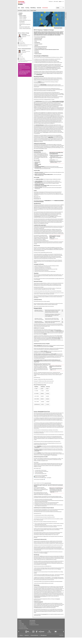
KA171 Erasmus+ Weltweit (49, 339)
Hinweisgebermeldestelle (23, 627)
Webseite (46, 552)
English (63, 1)
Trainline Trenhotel (46, 454)
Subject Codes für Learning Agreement (56, 158)
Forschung (27, 7)
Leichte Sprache (33, 622)
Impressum (27, 635)
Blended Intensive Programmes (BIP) (24, 25)
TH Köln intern (51, 1)
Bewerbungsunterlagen (38, 39)
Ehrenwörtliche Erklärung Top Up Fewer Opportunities (56, 491)
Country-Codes (54, 159)
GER (46, 214)
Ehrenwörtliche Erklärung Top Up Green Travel (56, 369)
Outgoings (24, 10)
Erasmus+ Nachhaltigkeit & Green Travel (40, 48)
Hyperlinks (55, 248)
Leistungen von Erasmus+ (38, 43)
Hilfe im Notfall (56, 1)
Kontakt (20, 622)
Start (19, 7)
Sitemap (21, 635)
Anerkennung (37, 52)
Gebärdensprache (33, 623)
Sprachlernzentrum (37, 216)
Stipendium (36, 45)
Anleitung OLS (54, 238)
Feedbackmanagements (38, 607)
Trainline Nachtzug (54, 454)
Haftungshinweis (43, 635)
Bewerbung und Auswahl (38, 38)
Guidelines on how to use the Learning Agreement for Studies (55, 162)
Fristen (36, 41)
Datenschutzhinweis (34, 635)
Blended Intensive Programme (51, 67)
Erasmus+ (28, 10)
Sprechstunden (44, 614)
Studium (22, 7)
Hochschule (39, 7)
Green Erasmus (22, 22)
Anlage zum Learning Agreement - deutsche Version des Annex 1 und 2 (56, 156)
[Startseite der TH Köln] (21, 2)
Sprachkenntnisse (37, 42)
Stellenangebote (21, 624)
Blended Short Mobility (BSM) (24, 26)
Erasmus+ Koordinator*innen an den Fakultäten (25, 21)
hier (45, 536)
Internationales (45, 7)
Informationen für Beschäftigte (23, 628)
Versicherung (37, 50)
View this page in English (58, 27)
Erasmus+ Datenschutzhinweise (25, 28)
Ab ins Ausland (46, 132)
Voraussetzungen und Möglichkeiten (40, 36)
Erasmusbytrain (37, 447)
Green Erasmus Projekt (38, 449)
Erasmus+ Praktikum (23, 17)
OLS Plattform (52, 216)
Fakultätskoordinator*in (38, 104)
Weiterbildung (33, 7)
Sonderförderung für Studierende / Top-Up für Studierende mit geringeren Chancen (47, 49)
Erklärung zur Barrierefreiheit (35, 624)
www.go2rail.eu (45, 475)
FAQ (45, 564)
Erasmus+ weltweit (22, 18)
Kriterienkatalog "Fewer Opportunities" (56, 489)
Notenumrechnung (37, 597)
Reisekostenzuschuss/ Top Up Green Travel (41, 46)
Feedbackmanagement (38, 53)
